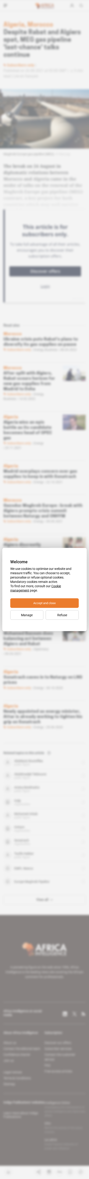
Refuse (62, 615)
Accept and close (44, 603)
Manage (27, 615)
